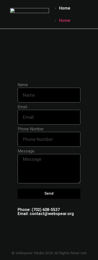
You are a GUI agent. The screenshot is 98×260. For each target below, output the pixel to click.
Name (23, 85)
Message (26, 151)
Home (64, 8)
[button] (68, 14)
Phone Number (31, 129)
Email (22, 107)
